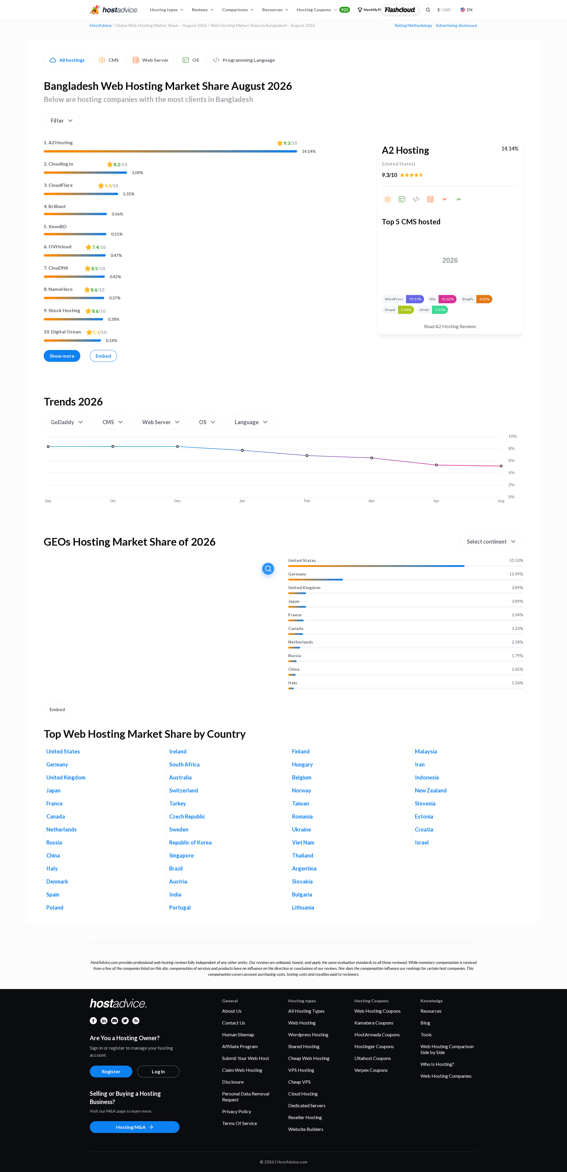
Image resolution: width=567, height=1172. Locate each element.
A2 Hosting (58, 142)
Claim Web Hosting (242, 1070)
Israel (422, 842)
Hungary (302, 764)
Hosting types (164, 9)
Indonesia (427, 777)
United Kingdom (304, 587)
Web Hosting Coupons (377, 1011)
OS (195, 60)
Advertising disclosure (456, 25)
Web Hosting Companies (446, 1076)
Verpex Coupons (371, 1070)
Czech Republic (187, 816)
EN (469, 9)
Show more (62, 356)
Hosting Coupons (322, 9)
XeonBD (55, 226)
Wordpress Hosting (308, 1034)
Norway (301, 790)
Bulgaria (302, 894)
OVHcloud (57, 246)
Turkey (177, 803)
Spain (52, 894)
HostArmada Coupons (377, 1034)
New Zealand (431, 790)
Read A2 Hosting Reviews (450, 326)
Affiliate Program (240, 1046)
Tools (426, 1034)
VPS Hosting (301, 1070)
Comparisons (235, 9)
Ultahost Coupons (372, 1058)
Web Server (155, 60)
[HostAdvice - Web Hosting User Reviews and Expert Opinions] (114, 9)
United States (302, 560)
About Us (232, 1011)
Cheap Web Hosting (309, 1058)
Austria (178, 881)
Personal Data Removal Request (245, 1096)
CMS (113, 60)
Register (111, 1071)
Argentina (304, 868)
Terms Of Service (239, 1123)
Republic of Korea (190, 842)
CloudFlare (58, 185)
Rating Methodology (413, 25)
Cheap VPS (299, 1082)
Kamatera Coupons (373, 1022)
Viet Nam (303, 842)
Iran (420, 764)
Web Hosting (302, 1022)
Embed (103, 356)
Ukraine (301, 829)
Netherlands (300, 642)
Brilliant (55, 206)
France (295, 614)
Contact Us (233, 1022)
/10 (290, 143)
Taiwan (300, 803)
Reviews (200, 9)
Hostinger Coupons (374, 1046)
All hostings (72, 60)
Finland (301, 751)
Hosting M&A (131, 1127)
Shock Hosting (62, 310)
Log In (158, 1071)
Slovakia (302, 881)
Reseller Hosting (305, 1117)
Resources (272, 9)
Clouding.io (58, 163)
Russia (294, 655)
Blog (425, 1022)
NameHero (58, 289)
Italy (292, 682)
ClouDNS (56, 267)
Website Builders (305, 1129)
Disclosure (233, 1082)
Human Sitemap (238, 1034)
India (175, 894)
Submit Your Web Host (245, 1058)
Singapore (181, 855)
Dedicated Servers (306, 1105)
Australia (180, 777)
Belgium (301, 777)
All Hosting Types (306, 1011)
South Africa (184, 764)
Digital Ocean (62, 331)
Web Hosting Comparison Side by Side (447, 1049)
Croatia (424, 829)
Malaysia (426, 751)
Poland (54, 907)
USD (444, 9)
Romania (302, 816)
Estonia (424, 816)
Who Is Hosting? (437, 1064)
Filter (57, 120)
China (293, 669)
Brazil (176, 868)
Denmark (57, 881)
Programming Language (249, 60)
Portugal (180, 907)
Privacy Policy (236, 1111)
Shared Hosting (304, 1046)
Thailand (302, 855)
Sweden (178, 829)
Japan (293, 601)
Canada (295, 628)
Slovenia (425, 803)
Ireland (178, 751)
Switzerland (183, 790)
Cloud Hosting (303, 1093)
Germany (297, 574)
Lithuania (303, 907)
